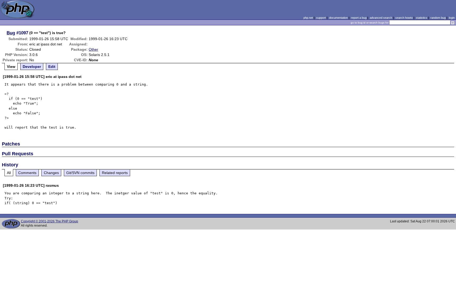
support (321, 17)
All (9, 173)
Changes (51, 173)
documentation (338, 17)
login (452, 17)
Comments (27, 173)
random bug (438, 17)
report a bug (359, 17)
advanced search (381, 17)
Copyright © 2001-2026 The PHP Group (49, 221)
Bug (11, 32)
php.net (308, 17)
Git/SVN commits (80, 173)
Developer (32, 66)
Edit (51, 66)
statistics (421, 17)
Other (93, 49)
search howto (404, 17)
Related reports (115, 173)
